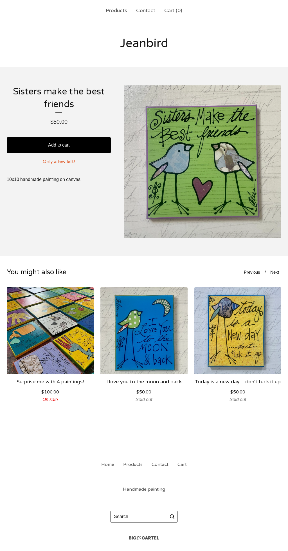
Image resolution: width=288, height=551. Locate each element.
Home (107, 464)
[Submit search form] (172, 516)
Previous (252, 272)
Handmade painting (144, 489)
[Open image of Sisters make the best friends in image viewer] (202, 161)
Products (116, 10)
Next (274, 272)
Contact (145, 10)
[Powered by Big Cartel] (144, 538)
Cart (182, 464)
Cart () (173, 10)
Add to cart (58, 145)
